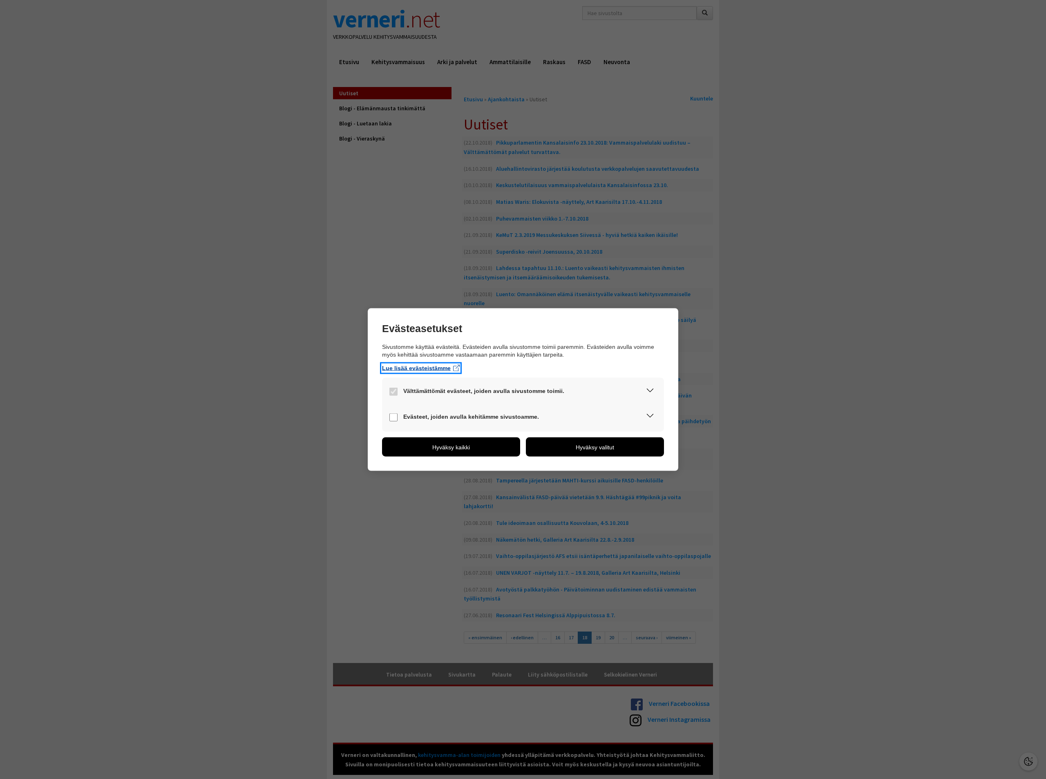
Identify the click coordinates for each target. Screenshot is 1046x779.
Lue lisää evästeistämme (416, 367)
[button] (650, 391)
